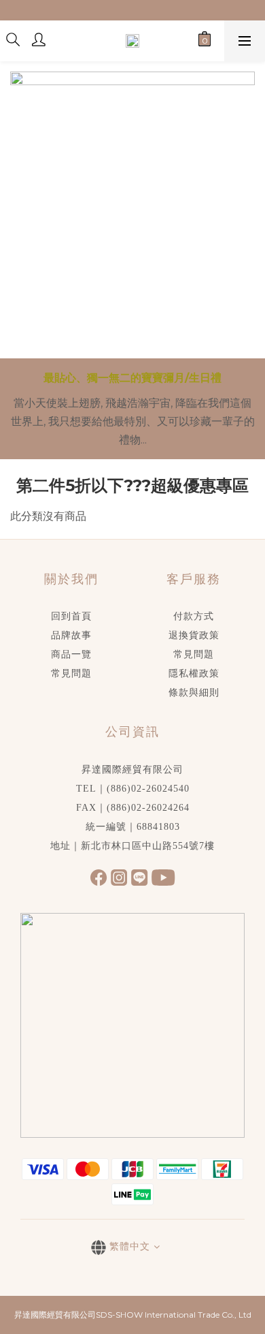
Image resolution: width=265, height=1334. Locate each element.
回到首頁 (71, 616)
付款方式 (193, 616)
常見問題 (71, 673)
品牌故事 (71, 635)
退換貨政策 (194, 635)
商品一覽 (71, 654)
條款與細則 (194, 692)
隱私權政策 (194, 673)
